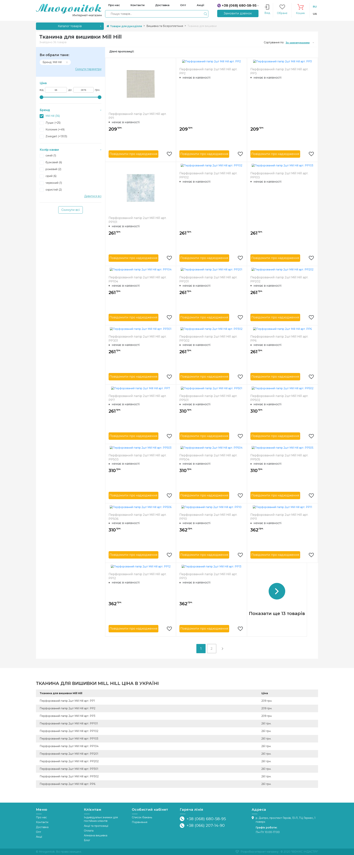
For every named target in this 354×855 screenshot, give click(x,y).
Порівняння (139, 822)
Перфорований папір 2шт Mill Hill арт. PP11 (279, 517)
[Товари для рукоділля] (69, 10)
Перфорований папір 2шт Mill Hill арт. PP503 (137, 457)
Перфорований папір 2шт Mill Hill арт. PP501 (208, 398)
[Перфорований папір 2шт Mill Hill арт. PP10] (211, 507)
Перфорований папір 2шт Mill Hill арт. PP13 (208, 576)
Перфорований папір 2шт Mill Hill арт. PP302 (208, 338)
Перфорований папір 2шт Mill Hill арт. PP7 (137, 398)
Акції (39, 836)
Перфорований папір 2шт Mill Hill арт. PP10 (208, 517)
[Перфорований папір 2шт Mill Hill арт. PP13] (211, 566)
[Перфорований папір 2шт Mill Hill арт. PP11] (282, 507)
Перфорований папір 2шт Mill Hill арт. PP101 (137, 220)
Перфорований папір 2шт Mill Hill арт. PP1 (137, 116)
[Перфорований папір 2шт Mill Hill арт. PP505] (282, 447)
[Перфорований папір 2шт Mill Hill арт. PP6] (282, 329)
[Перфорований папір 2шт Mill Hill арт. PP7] (140, 388)
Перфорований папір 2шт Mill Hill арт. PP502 (279, 398)
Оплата (88, 830)
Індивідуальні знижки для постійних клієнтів (101, 819)
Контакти (42, 822)
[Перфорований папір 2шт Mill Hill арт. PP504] (211, 447)
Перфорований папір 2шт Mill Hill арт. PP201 (208, 279)
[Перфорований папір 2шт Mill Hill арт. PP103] (282, 165)
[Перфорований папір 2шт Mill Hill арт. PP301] (140, 329)
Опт (38, 832)
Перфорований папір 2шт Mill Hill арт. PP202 (279, 279)
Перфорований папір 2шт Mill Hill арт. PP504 (208, 457)
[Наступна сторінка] (222, 648)
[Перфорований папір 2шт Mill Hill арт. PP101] (141, 187)
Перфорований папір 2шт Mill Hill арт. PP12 (137, 576)
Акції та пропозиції (96, 826)
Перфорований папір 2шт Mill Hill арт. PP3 (279, 71)
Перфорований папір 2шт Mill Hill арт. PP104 (137, 279)
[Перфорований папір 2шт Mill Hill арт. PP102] (211, 165)
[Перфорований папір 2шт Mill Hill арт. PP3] (282, 61)
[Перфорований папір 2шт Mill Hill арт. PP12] (141, 566)
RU (315, 6)
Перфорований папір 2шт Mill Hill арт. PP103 (279, 175)
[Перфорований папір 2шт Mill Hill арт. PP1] (141, 83)
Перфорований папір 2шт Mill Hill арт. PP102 (208, 175)
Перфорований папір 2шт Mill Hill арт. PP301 (137, 338)
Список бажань (142, 817)
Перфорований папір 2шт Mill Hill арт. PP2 (208, 71)
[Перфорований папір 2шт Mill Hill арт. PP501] (211, 388)
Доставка (42, 827)
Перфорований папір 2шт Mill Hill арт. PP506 (137, 517)
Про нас (41, 817)
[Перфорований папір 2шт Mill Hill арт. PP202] (282, 269)
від (42, 89)
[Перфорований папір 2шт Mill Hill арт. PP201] (211, 269)
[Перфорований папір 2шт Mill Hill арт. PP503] (140, 447)
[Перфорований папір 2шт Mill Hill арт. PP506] (140, 507)
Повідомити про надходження (133, 154)
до (70, 89)
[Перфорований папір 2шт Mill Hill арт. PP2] (211, 61)
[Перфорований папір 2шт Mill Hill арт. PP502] (282, 388)
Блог (87, 840)
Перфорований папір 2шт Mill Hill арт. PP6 (279, 338)
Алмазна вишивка (95, 835)
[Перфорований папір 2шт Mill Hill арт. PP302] (211, 329)
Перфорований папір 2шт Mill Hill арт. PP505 (279, 457)
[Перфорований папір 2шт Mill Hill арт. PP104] (140, 269)
